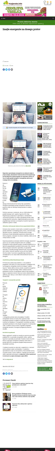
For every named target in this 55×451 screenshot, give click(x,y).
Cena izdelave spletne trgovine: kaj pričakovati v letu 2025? (22, 384)
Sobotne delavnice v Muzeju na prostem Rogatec (47, 266)
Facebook (4, 69)
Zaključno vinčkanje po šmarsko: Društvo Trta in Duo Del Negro (47, 190)
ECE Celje (6, 370)
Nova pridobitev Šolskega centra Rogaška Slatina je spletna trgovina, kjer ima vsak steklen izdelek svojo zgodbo (24, 395)
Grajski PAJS (46, 230)
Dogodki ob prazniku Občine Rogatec (47, 275)
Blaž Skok (7, 61)
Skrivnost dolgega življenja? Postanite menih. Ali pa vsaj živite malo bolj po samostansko (44, 351)
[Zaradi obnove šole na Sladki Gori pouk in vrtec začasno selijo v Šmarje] (39, 127)
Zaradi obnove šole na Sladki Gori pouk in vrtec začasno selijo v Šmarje (47, 127)
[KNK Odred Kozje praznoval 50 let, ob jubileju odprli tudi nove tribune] (39, 145)
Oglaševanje (10, 369)
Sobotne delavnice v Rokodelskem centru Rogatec (47, 258)
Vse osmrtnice (41, 298)
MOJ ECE (28, 166)
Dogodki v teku (41, 241)
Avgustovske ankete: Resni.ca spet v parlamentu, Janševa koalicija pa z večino (44, 336)
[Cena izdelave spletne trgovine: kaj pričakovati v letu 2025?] (7, 390)
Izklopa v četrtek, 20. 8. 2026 (44, 315)
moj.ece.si (10, 359)
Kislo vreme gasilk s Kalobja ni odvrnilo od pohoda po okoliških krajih (47, 169)
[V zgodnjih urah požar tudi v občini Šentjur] (39, 177)
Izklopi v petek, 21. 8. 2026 (43, 313)
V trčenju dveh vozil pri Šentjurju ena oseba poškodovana (47, 153)
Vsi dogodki (40, 279)
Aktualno (5, 369)
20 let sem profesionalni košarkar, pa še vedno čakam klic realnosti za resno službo (44, 161)
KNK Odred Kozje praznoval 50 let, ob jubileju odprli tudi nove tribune (47, 145)
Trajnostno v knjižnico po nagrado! (46, 245)
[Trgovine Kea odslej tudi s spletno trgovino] (7, 410)
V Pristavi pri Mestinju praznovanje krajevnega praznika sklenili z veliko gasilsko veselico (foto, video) (44, 136)
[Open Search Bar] (53, 18)
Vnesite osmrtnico (42, 300)
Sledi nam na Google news (9, 69)
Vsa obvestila (41, 325)
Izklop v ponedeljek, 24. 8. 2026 (43, 310)
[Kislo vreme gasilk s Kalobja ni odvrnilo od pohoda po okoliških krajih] (39, 169)
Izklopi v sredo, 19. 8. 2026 (43, 318)
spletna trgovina (15, 370)
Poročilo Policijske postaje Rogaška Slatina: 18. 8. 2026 (44, 321)
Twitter (6, 69)
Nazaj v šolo (46, 225)
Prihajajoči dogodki (44, 183)
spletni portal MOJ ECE (23, 370)
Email (12, 69)
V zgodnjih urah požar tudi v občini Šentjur (47, 176)
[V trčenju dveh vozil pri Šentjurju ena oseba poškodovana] (39, 153)
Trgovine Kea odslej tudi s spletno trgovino (22, 404)
